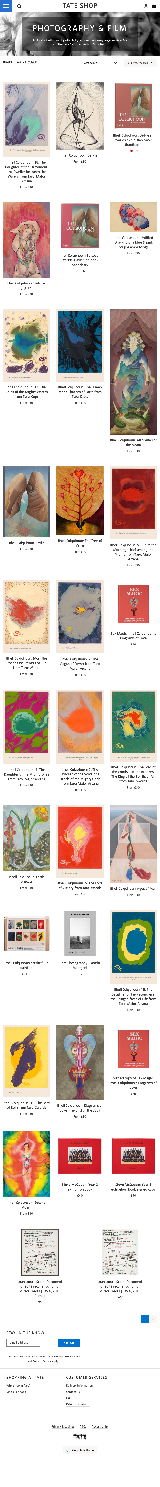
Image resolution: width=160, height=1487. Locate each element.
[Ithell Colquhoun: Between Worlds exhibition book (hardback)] (133, 106)
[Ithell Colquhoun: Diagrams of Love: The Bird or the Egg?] (80, 1063)
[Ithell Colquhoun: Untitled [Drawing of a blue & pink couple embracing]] (133, 217)
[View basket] (154, 7)
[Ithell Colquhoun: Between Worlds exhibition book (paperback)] (80, 226)
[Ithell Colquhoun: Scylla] (26, 502)
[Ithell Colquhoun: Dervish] (80, 116)
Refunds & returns (78, 1404)
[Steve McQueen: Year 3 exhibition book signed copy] (133, 1155)
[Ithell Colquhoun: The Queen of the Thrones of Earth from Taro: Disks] (80, 346)
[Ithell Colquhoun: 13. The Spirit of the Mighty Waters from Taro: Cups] (26, 346)
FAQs (69, 1398)
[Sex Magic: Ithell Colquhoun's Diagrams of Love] (133, 604)
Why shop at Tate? (18, 1386)
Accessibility (100, 1426)
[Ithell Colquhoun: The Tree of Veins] (80, 501)
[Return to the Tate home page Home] (80, 6)
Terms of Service (42, 1361)
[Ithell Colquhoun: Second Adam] (26, 1164)
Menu (6, 6)
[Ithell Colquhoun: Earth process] (26, 839)
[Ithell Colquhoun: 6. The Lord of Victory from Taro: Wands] (80, 842)
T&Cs (83, 1426)
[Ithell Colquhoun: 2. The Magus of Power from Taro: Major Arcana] (80, 617)
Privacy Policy (72, 1356)
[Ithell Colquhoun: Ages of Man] (133, 844)
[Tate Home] (80, 1436)
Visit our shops (16, 1392)
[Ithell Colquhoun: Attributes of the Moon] (133, 372)
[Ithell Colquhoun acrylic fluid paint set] (26, 934)
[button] (19, 7)
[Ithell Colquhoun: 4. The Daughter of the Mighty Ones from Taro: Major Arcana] (26, 727)
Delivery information (79, 1386)
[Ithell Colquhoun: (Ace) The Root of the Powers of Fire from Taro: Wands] (26, 617)
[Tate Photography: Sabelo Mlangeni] (80, 934)
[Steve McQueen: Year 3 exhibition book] (80, 1155)
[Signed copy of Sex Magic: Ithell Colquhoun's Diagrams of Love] (133, 1049)
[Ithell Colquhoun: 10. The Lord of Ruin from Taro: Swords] (26, 1062)
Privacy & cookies (63, 1426)
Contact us (73, 1392)
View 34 (32, 61)
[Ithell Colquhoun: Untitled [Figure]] (26, 240)
